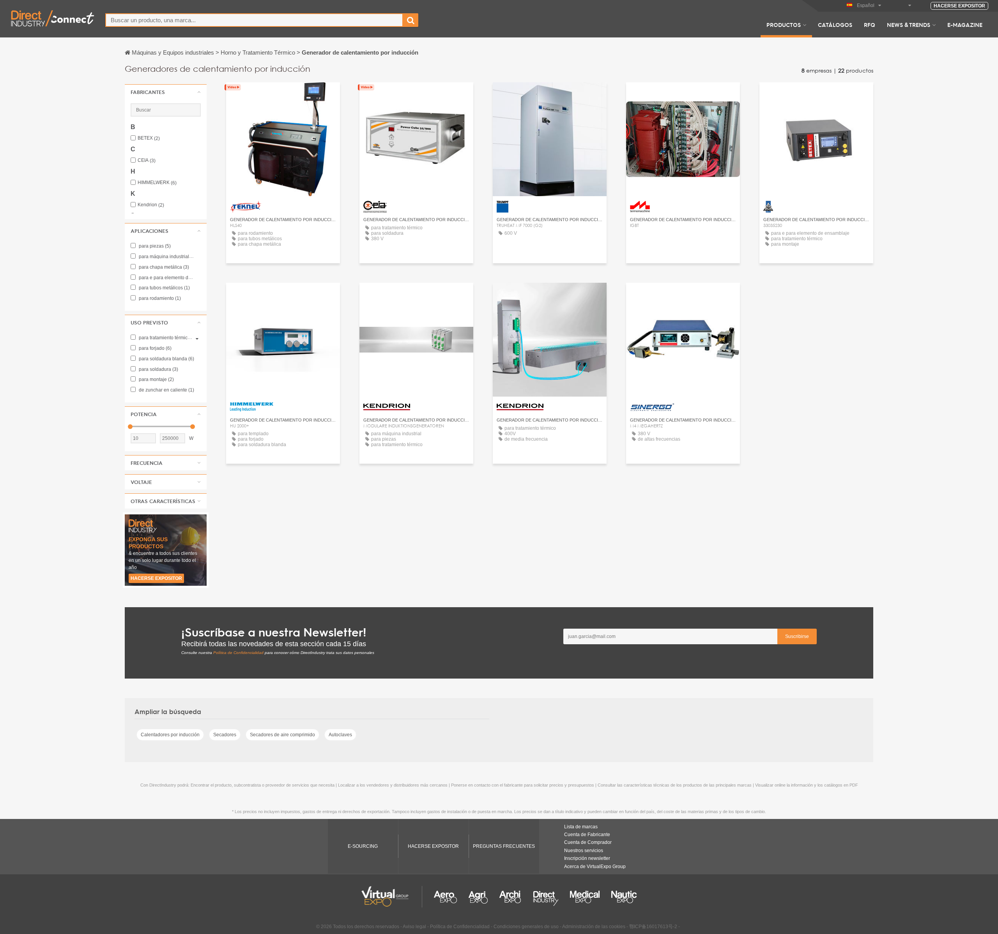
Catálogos (835, 24)
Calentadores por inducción (170, 734)
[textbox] (254, 20)
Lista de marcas (581, 826)
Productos (783, 24)
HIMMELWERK (157, 183)
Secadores (224, 734)
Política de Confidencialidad (238, 652)
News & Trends (908, 24)
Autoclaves (340, 734)
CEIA (147, 160)
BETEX (149, 138)
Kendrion (151, 205)
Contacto (416, 95)
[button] (166, 92)
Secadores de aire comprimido (282, 734)
